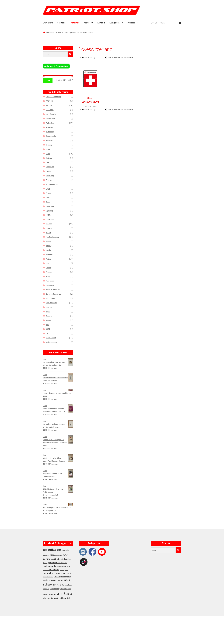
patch (69, 573)
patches (56, 577)
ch (66, 554)
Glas (48, 197)
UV (47, 333)
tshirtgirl (69, 594)
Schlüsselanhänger (54, 294)
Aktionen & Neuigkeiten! (56, 66)
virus (45, 598)
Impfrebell (50, 219)
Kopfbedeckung (52, 237)
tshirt (60, 593)
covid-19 (55, 559)
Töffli (48, 329)
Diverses (131, 22)
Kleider (49, 224)
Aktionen (75, 22)
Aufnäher (50, 132)
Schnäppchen (51, 114)
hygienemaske (50, 566)
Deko (48, 162)
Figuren (49, 180)
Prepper (49, 272)
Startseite (61, 22)
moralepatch (64, 570)
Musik (48, 250)
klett (68, 566)
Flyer (48, 188)
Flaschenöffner (52, 184)
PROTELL (49, 101)
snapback (68, 585)
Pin (47, 263)
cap (55, 555)
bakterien (65, 550)
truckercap (52, 594)
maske (56, 569)
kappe (64, 566)
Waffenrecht (51, 338)
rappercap (67, 577)
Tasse (48, 320)
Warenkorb (48, 22)
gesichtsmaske (55, 562)
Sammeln (50, 285)
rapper (61, 577)
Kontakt (101, 22)
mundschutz (49, 573)
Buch (48, 153)
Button (49, 158)
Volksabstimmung (53, 96)
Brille (48, 149)
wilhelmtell (65, 598)
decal (69, 559)
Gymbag (49, 210)
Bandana (49, 140)
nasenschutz (61, 573)
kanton (59, 566)
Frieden (49, 193)
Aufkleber (50, 123)
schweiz (66, 579)
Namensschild (52, 254)
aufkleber (54, 550)
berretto (46, 555)
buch (52, 555)
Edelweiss (50, 167)
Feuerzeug (50, 175)
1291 (45, 550)
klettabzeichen (48, 570)
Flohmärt (50, 110)
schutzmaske (56, 580)
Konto (86, 22)
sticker (46, 588)
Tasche (49, 316)
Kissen (48, 232)
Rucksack (50, 281)
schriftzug (46, 580)
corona (46, 558)
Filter (48, 80)
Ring (48, 276)
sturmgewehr (54, 589)
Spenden (49, 307)
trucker (45, 594)
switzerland (64, 589)
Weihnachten (51, 342)
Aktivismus (50, 118)
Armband (49, 127)
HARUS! (49, 215)
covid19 (63, 558)
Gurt (48, 202)
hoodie (64, 563)
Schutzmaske (51, 303)
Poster (48, 267)
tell (69, 588)
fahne (45, 563)
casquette (61, 555)
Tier (47, 324)
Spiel (48, 311)
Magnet (49, 241)
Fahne (48, 171)
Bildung (49, 145)
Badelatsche (51, 136)
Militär (48, 246)
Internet (49, 228)
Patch (48, 259)
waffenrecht (53, 598)
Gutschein (50, 206)
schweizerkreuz (54, 584)
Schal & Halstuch (53, 289)
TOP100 (49, 105)
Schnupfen (50, 298)
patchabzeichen (48, 577)
